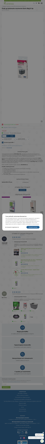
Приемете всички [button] (33, 227)
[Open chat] (42, 441)
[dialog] (22, 222)
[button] (12, 227)
